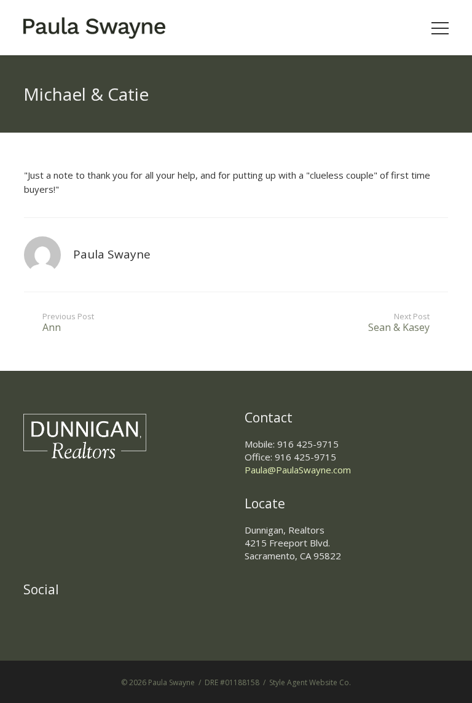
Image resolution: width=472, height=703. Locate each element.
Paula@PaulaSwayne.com (298, 470)
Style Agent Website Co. (310, 682)
